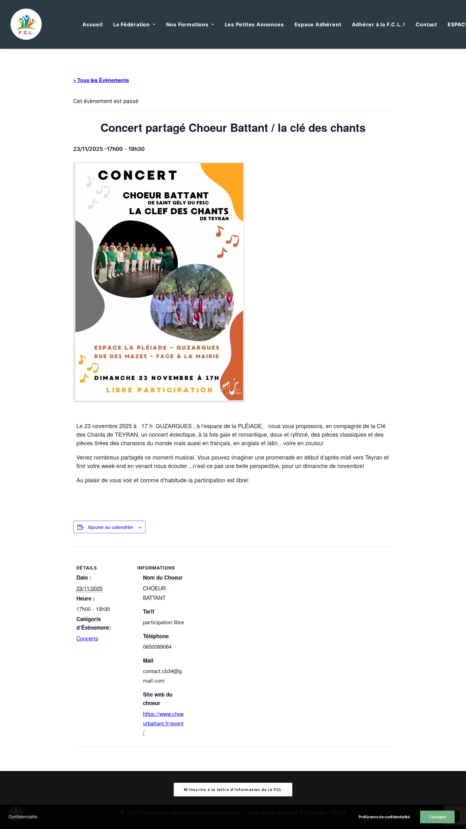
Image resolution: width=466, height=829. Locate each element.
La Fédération (131, 24)
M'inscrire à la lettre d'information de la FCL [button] (233, 789)
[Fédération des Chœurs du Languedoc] (26, 24)
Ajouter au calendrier (110, 527)
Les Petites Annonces (254, 24)
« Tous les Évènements (101, 80)
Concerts (87, 638)
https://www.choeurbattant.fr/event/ (163, 723)
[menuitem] (92, 24)
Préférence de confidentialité (384, 816)
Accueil (92, 24)
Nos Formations (187, 24)
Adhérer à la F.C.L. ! (378, 24)
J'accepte (437, 816)
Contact (426, 24)
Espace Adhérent (317, 24)
